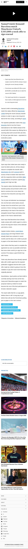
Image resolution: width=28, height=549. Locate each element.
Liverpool (16, 172)
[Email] (17, 46)
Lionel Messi (19, 231)
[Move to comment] (20, 46)
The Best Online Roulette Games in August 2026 (13, 415)
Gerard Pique (5, 233)
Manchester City (6, 172)
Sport (24, 118)
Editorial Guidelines (20, 318)
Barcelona (21, 108)
